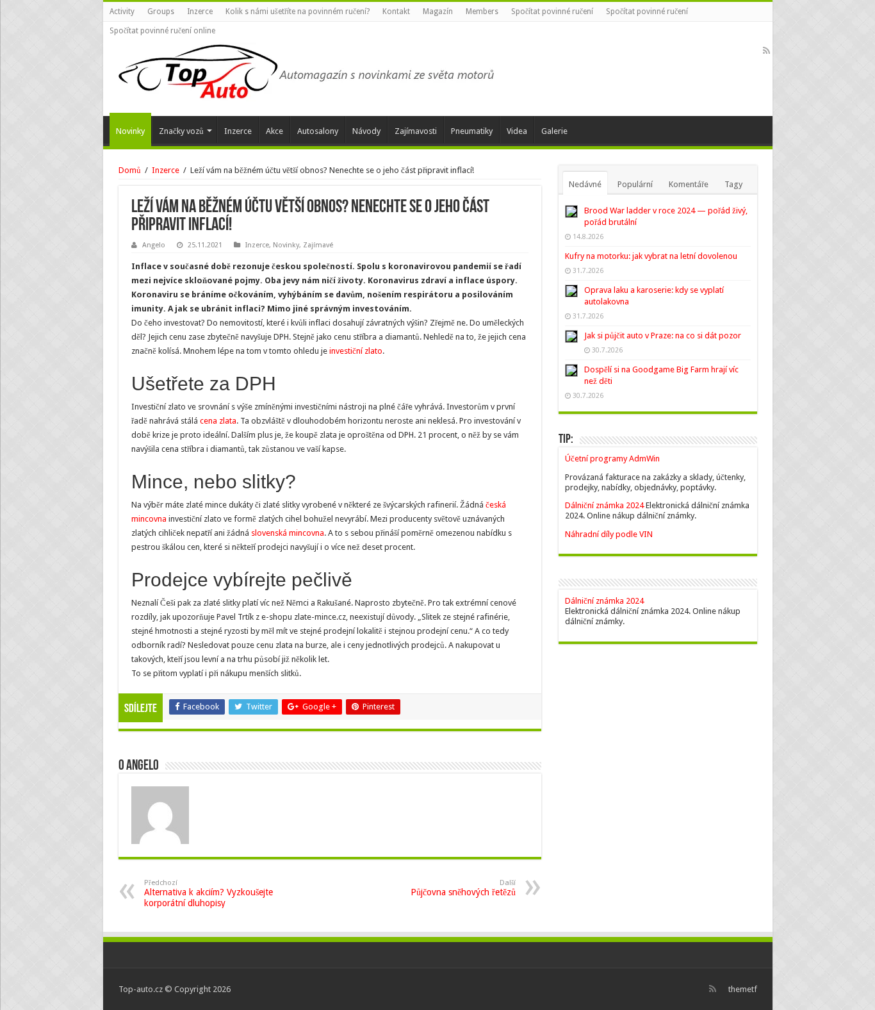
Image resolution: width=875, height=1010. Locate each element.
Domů (130, 170)
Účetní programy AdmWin (612, 458)
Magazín (438, 11)
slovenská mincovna (287, 533)
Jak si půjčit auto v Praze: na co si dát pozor (662, 335)
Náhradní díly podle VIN (609, 534)
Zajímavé (318, 245)
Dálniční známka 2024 (605, 505)
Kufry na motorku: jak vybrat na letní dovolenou (651, 256)
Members (482, 11)
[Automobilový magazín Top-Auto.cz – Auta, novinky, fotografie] (305, 69)
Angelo (153, 245)
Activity (122, 11)
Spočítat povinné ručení (552, 11)
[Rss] (766, 50)
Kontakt (396, 11)
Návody (366, 131)
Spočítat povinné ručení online (162, 30)
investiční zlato (355, 351)
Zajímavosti (416, 131)
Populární (635, 184)
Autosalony (317, 131)
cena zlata (218, 421)
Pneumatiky (472, 131)
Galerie (554, 131)
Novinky (130, 131)
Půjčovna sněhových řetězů (463, 888)
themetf (742, 989)
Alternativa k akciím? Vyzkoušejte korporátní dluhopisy (208, 893)
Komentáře (688, 184)
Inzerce (200, 11)
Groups (160, 11)
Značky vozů (181, 131)
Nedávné (585, 184)
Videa (517, 131)
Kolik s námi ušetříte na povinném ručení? (297, 11)
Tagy (733, 184)
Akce (274, 131)
